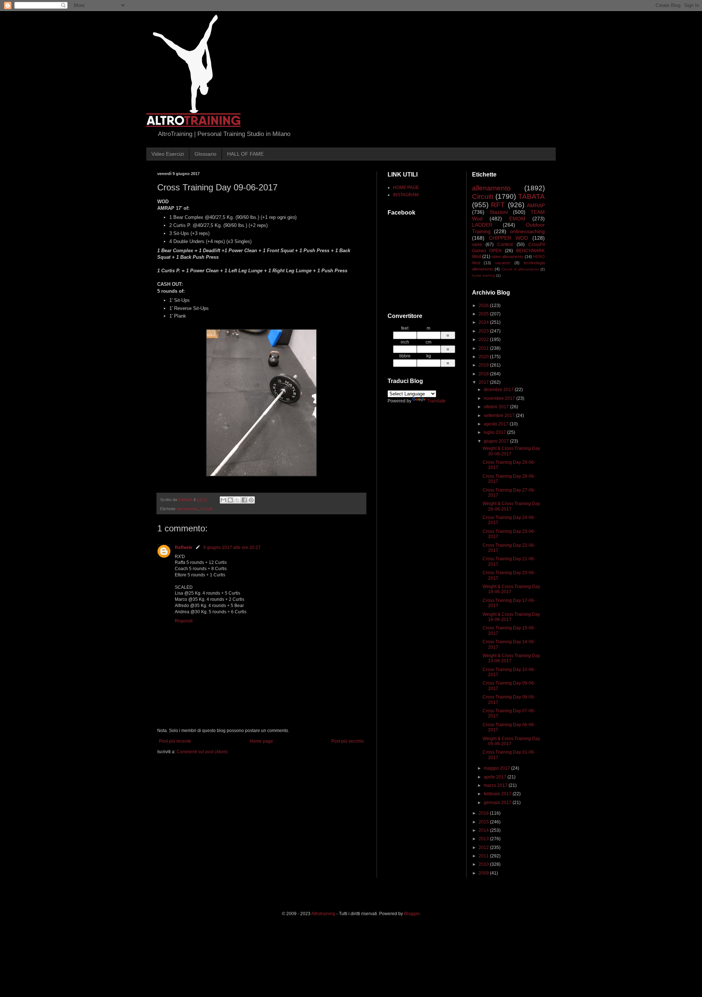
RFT (498, 205)
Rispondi (184, 620)
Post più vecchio (347, 741)
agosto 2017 (497, 424)
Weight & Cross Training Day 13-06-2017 (511, 658)
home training (483, 275)
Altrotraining (323, 913)
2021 (484, 348)
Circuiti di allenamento (520, 269)
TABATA (531, 196)
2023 (484, 331)
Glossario (205, 154)
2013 (484, 838)
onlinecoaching (527, 231)
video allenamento (507, 256)
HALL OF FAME (245, 154)
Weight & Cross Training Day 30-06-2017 (511, 451)
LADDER (482, 225)
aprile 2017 (495, 777)
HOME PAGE (406, 187)
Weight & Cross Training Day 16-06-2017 (511, 617)
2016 (484, 813)
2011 (484, 855)
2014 (484, 830)
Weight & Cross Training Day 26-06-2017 (511, 506)
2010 (484, 864)
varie (477, 244)
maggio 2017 (497, 768)
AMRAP (536, 205)
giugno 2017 (497, 441)
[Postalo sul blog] (230, 500)
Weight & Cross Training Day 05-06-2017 (511, 741)
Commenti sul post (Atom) (202, 751)
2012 (484, 847)
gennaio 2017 (498, 802)
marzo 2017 (496, 785)
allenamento (187, 509)
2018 (484, 373)
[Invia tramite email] (223, 500)
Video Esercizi (167, 154)
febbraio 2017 (498, 793)
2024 (484, 322)
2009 (484, 873)
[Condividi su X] (237, 500)
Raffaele (183, 547)
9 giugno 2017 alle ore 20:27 (232, 547)
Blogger (411, 913)
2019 (484, 365)
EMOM (517, 218)
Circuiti (206, 509)
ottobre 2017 (497, 406)
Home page (261, 741)
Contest (505, 244)
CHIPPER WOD (508, 238)
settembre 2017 (500, 415)
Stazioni (499, 212)
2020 (484, 356)
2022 (484, 339)
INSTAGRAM (406, 194)
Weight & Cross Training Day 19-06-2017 (511, 589)
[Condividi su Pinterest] (251, 500)
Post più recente (175, 741)
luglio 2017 (495, 432)
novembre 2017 (500, 398)
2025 (484, 313)
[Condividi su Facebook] (244, 500)
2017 (484, 382)
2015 (484, 821)
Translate (436, 400)
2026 (484, 305)
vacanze (502, 263)
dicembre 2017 (499, 389)
